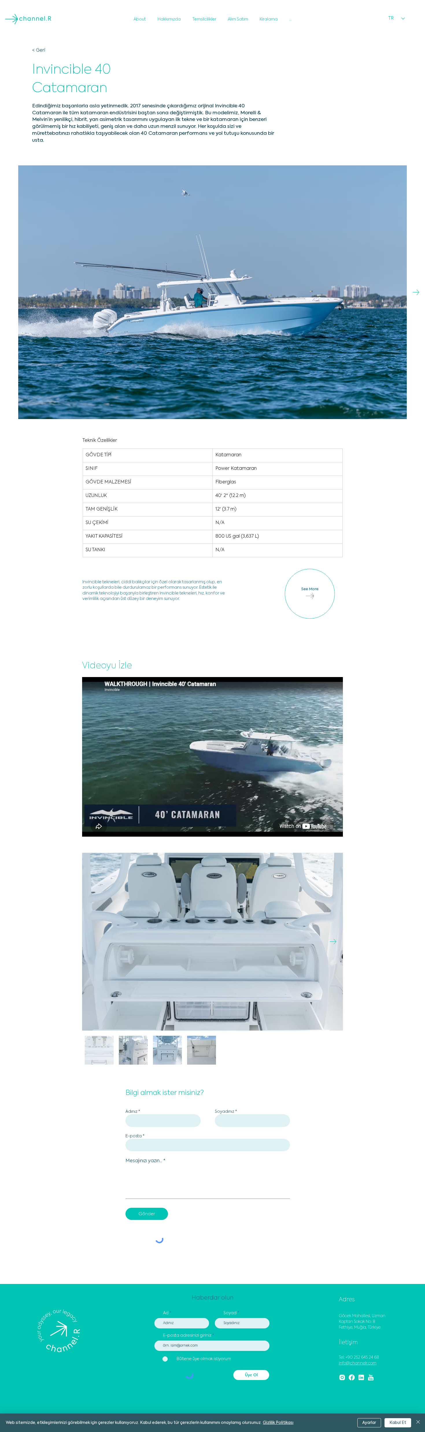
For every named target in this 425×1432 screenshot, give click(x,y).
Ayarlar (369, 1423)
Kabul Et (397, 1423)
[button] (341, 12)
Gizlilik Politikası (278, 1423)
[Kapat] (418, 1422)
